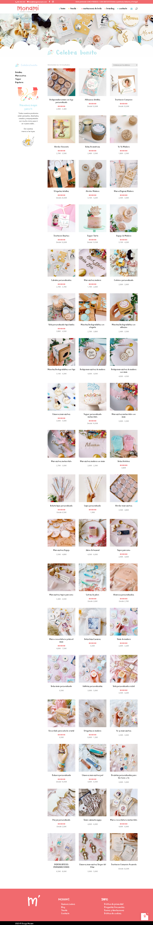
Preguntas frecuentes (114, 907)
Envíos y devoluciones (114, 910)
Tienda (64, 910)
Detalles (18, 72)
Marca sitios (20, 75)
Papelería (19, 82)
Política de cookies (112, 913)
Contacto (65, 913)
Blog (63, 907)
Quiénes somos (68, 904)
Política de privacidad (113, 904)
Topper (18, 79)
